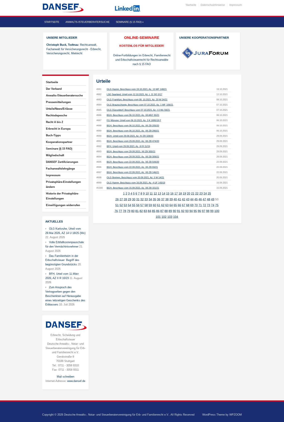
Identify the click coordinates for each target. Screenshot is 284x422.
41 (179, 199)
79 (128, 211)
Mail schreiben (65, 376)
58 (146, 205)
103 (169, 216)
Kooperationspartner (59, 142)
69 (192, 205)
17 (176, 193)
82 (141, 211)
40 (175, 199)
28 (125, 199)
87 (162, 211)
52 (121, 205)
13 (159, 193)
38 (167, 199)
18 (180, 193)
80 (133, 211)
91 (178, 211)
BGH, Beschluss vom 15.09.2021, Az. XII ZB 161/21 (133, 188)
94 (191, 211)
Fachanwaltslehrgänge (60, 168)
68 (187, 205)
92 (182, 211)
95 (195, 211)
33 (146, 199)
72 (204, 205)
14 (163, 193)
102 (164, 216)
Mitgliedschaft (55, 155)
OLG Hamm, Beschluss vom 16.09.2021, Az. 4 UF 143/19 (136, 182)
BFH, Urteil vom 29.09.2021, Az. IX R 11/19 (128, 146)
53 (125, 205)
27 (121, 199)
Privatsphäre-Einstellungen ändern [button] (63, 184)
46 (200, 199)
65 (175, 205)
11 (151, 193)
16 (172, 193)
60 (154, 205)
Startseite (191, 5)
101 (158, 216)
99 (212, 211)
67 (183, 205)
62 (162, 205)
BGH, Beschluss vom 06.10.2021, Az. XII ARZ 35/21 (133, 115)
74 (212, 205)
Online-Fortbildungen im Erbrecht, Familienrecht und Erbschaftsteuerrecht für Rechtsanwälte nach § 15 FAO (141, 60)
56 (138, 205)
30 (133, 199)
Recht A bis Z (54, 122)
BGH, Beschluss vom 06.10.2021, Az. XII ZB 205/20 (133, 125)
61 (158, 205)
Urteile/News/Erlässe (59, 108)
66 (179, 205)
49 (212, 199)
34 (150, 199)
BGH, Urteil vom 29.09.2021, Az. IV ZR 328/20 (130, 136)
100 (216, 211)
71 (200, 205)
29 (129, 199)
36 (158, 199)
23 (201, 193)
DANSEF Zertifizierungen (62, 162)
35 (154, 199)
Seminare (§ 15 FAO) (130, 22)
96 (199, 211)
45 (196, 199)
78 (124, 211)
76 (116, 211)
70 (196, 205)
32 (142, 199)
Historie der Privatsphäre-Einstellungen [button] (62, 196)
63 (167, 205)
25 (209, 193)
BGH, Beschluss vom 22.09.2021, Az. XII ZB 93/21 (132, 167)
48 (208, 199)
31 (138, 199)
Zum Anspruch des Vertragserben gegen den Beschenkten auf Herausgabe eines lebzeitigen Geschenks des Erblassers (65, 296)
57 (142, 205)
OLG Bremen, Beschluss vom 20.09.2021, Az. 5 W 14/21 (135, 177)
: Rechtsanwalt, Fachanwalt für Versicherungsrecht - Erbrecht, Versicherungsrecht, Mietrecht (73, 49)
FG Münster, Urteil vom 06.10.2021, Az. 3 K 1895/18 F (134, 120)
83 (145, 211)
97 (203, 211)
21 (192, 193)
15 (167, 193)
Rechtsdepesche (56, 115)
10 (147, 193)
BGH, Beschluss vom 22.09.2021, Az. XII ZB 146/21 (133, 172)
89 (170, 211)
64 (171, 205)
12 (155, 193)
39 (171, 199)
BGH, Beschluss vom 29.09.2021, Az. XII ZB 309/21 (133, 156)
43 (187, 199)
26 (117, 199)
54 (129, 205)
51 (117, 205)
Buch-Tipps (53, 135)
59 (150, 205)
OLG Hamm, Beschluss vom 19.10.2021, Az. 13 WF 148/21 (137, 89)
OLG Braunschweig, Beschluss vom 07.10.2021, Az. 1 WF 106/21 (140, 104)
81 (137, 211)
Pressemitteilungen (58, 102)
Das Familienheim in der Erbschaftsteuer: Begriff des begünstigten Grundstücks (62, 260)
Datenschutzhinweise (213, 5)
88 (166, 211)
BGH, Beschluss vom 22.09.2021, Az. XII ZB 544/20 (133, 162)
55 (133, 205)
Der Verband (54, 88)
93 (187, 211)
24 (205, 193)
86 (157, 211)
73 (208, 205)
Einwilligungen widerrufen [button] (63, 205)
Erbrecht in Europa (58, 128)
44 (192, 199)
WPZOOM (235, 414)
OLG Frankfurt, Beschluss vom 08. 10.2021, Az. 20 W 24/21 (137, 99)
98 (207, 211)
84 (149, 211)
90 (174, 211)
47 (204, 199)
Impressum (235, 5)
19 (184, 193)
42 (183, 199)
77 (120, 211)
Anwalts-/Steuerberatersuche (87, 22)
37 (162, 199)
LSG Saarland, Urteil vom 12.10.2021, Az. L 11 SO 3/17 (134, 94)
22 (197, 193)
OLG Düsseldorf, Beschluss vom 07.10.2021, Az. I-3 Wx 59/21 (138, 110)
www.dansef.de (76, 381)
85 (153, 211)
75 (217, 205)
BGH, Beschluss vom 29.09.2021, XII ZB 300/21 (131, 151)
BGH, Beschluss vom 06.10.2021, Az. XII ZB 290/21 (133, 130)
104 (175, 216)
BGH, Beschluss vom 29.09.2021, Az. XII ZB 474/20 (133, 141)
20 (188, 193)
